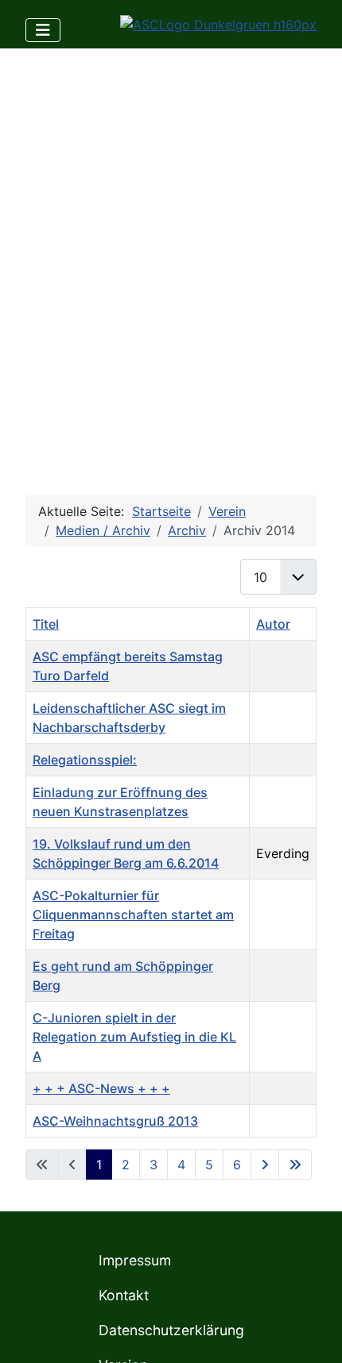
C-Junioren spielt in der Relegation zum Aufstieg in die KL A (134, 1037)
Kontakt (124, 1295)
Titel (46, 624)
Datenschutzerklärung (171, 1330)
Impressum (135, 1260)
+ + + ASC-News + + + (101, 1088)
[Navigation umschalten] (42, 30)
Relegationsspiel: (85, 760)
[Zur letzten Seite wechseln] (295, 1164)
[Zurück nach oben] (314, 1333)
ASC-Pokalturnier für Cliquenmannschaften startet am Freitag (133, 914)
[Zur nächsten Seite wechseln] (265, 1164)
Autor (273, 624)
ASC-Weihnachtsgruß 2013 (115, 1121)
